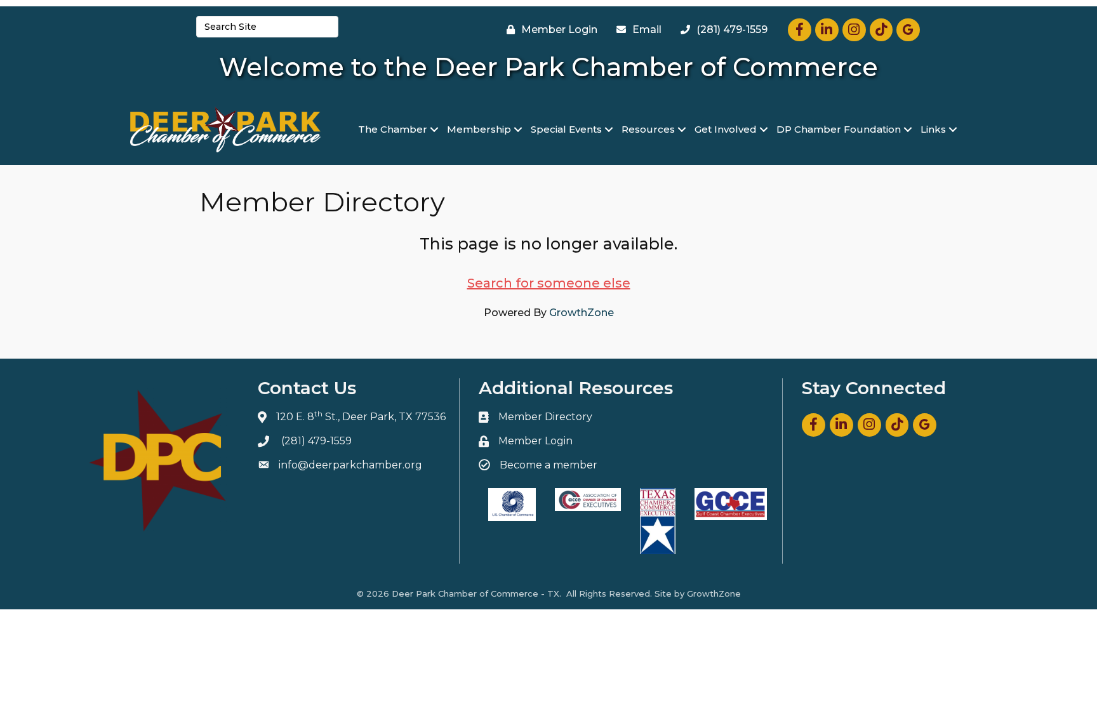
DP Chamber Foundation (838, 129)
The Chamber (392, 129)
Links (933, 129)
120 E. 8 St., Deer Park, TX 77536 (361, 417)
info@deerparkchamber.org (350, 465)
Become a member (548, 465)
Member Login (535, 441)
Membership (479, 129)
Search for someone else (548, 283)
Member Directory (545, 417)
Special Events (566, 129)
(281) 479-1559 (316, 441)
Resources (648, 129)
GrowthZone (581, 313)
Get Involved (726, 129)
